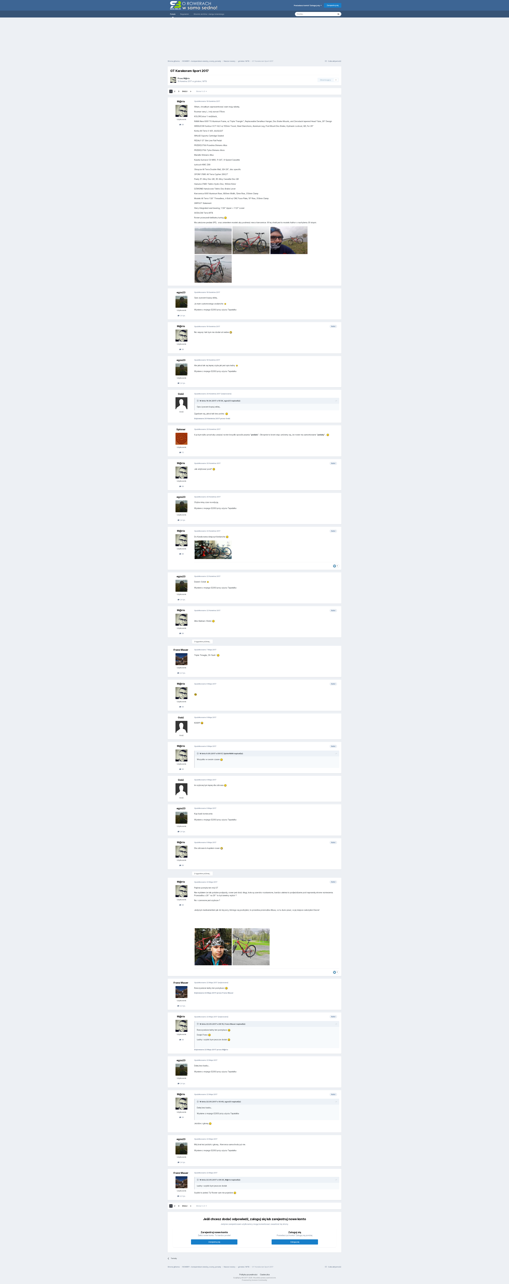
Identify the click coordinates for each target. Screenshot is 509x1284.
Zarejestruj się (333, 5)
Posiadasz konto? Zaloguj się (307, 5)
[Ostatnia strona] (191, 91)
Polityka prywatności (248, 1274)
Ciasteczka (265, 1274)
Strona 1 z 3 (201, 91)
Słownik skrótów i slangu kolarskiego (209, 14)
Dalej (184, 91)
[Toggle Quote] (198, 401)
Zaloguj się (294, 1242)
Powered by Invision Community (254, 1280)
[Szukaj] (338, 14)
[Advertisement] (254, 37)
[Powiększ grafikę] (225, 304)
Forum (172, 14)
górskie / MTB (200, 81)
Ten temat (328, 14)
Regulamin (184, 14)
